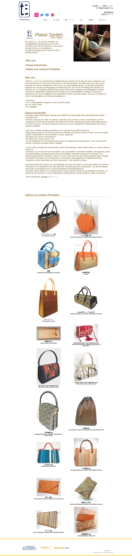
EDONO (44, 177)
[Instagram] (36, 15)
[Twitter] (42, 15)
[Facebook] (47, 15)
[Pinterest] (52, 15)
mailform (33, 107)
